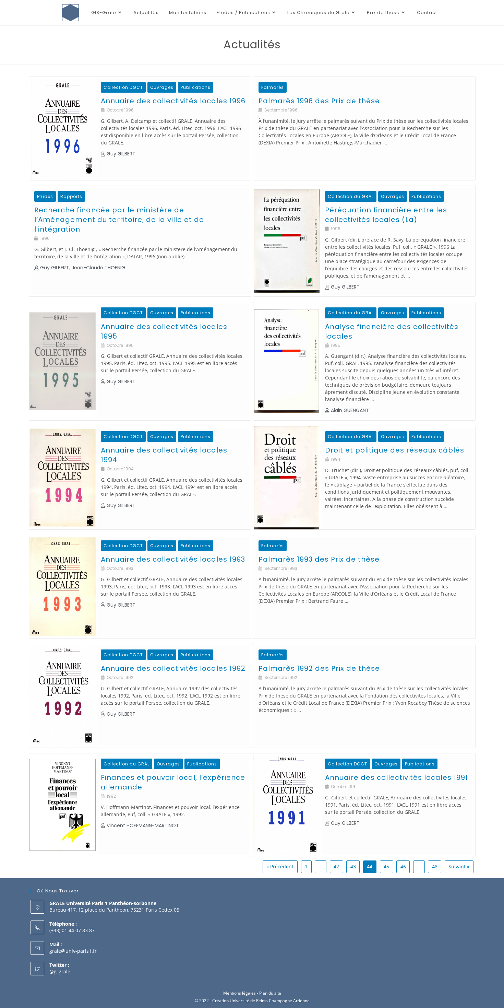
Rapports (71, 196)
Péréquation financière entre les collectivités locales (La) (386, 214)
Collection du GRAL (351, 196)
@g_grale (59, 971)
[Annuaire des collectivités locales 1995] (62, 361)
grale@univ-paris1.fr (73, 951)
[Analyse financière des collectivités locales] (286, 361)
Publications (196, 87)
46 (403, 866)
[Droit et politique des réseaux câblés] (286, 477)
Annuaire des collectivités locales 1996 (173, 101)
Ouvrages (161, 87)
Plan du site (270, 993)
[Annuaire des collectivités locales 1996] (62, 128)
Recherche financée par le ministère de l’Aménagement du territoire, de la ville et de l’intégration (119, 219)
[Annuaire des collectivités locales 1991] (286, 805)
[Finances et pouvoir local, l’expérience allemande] (62, 805)
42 (336, 866)
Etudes (45, 196)
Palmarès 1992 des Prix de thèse (319, 668)
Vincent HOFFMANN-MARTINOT (143, 825)
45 (386, 866)
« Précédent (279, 866)
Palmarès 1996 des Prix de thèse (319, 101)
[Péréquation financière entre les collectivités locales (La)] (286, 241)
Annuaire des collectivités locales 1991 (396, 777)
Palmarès (272, 87)
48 (434, 866)
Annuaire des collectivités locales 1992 (173, 668)
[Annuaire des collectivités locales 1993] (62, 586)
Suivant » (458, 866)
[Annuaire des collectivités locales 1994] (62, 477)
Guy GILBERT (121, 153)
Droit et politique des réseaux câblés (394, 450)
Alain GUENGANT (350, 410)
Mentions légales (239, 993)
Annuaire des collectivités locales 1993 (173, 559)
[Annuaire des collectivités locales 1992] (62, 696)
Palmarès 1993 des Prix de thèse (319, 559)
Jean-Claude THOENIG (98, 267)
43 (353, 866)
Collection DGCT (123, 87)
